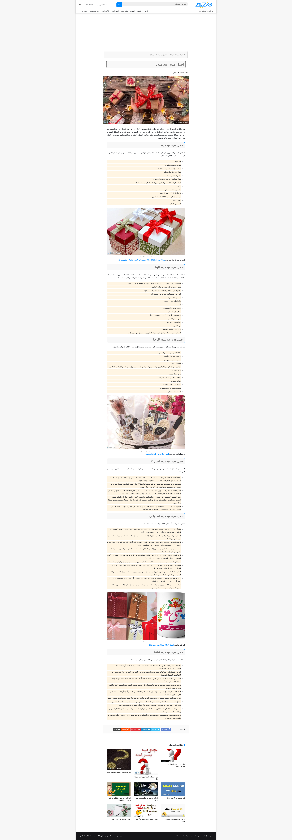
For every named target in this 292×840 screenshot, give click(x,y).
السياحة (132, 11)
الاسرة (146, 11)
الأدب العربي (105, 11)
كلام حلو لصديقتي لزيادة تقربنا (121, 819)
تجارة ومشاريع (94, 11)
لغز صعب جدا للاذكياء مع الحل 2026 (119, 772)
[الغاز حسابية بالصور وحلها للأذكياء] (146, 810)
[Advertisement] (146, 31)
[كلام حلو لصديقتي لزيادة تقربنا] (119, 810)
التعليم (139, 11)
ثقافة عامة (124, 11)
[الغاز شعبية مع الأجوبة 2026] (173, 789)
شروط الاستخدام (98, 836)
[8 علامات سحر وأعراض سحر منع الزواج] (146, 789)
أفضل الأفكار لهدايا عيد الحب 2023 (161, 645)
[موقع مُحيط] (203, 4)
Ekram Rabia (184, 73)
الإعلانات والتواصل (85, 836)
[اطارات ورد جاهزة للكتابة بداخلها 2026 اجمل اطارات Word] (119, 789)
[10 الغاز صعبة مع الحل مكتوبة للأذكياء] (173, 810)
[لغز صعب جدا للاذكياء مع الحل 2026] (119, 759)
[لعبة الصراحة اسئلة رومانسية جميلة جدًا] (146, 762)
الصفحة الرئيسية (102, 4)
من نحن (119, 836)
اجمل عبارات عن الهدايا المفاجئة (157, 454)
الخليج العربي (115, 11)
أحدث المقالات (89, 4)
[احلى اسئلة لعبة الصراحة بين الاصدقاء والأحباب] (173, 755)
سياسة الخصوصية (110, 836)
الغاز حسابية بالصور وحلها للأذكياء (147, 819)
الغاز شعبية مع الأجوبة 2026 (176, 798)
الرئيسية (180, 55)
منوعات (84, 11)
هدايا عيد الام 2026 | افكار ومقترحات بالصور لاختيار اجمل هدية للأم (141, 260)
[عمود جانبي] (80, 4)
